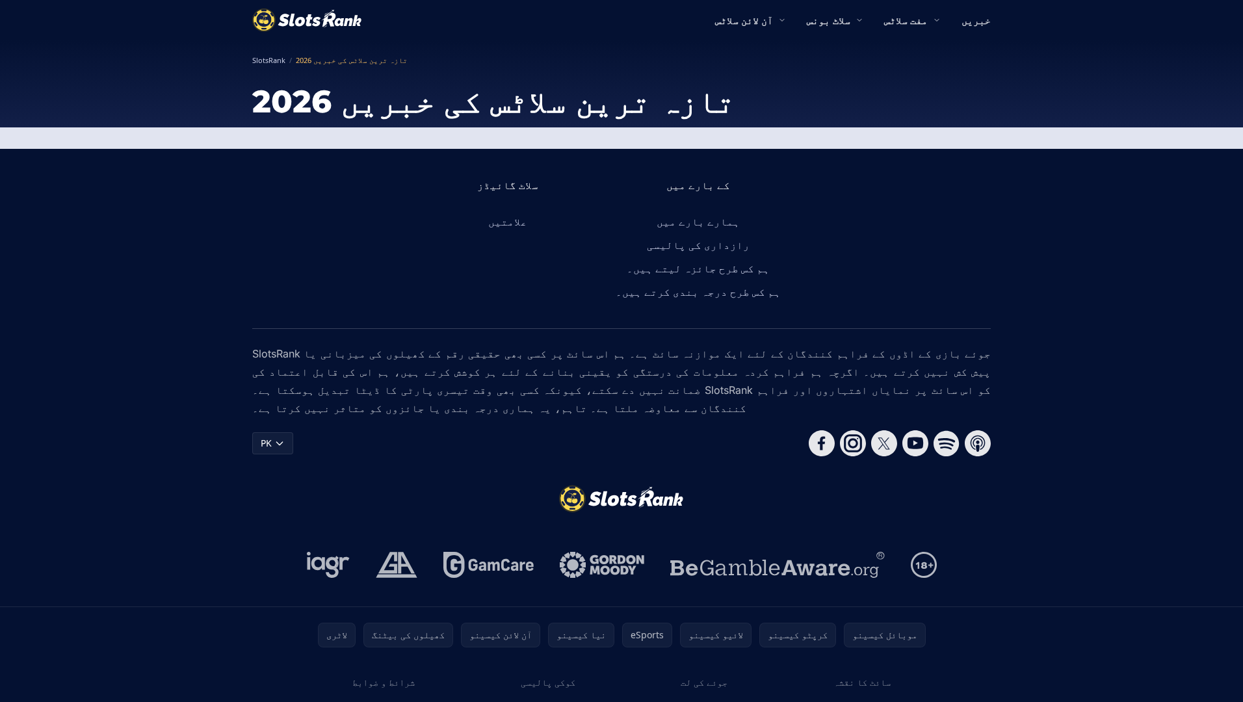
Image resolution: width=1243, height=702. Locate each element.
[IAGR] (328, 565)
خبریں (976, 20)
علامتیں (507, 221)
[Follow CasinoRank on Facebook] (822, 443)
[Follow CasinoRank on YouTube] (915, 443)
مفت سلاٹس (906, 20)
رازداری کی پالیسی (698, 245)
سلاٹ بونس (828, 20)
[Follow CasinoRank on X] (884, 443)
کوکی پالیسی (548, 682)
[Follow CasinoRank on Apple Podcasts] (978, 443)
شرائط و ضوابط (383, 682)
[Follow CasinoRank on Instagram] (853, 443)
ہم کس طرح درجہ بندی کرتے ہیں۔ (698, 292)
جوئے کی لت (704, 682)
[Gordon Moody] (602, 565)
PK (266, 443)
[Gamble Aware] (777, 565)
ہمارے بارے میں (698, 221)
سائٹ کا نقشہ (862, 682)
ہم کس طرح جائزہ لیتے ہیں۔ (698, 268)
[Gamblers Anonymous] (396, 565)
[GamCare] (488, 565)
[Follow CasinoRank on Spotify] (947, 443)
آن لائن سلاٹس (744, 20)
